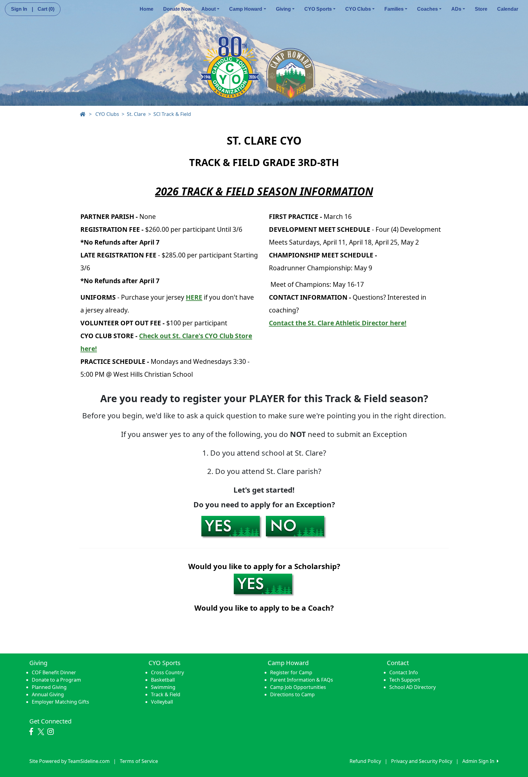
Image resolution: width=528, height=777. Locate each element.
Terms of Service (139, 761)
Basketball (163, 679)
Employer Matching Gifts (60, 701)
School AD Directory (412, 687)
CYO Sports (318, 9)
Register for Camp (291, 672)
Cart (46, 9)
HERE (194, 297)
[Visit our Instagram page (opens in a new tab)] (52, 732)
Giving (283, 9)
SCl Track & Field (172, 114)
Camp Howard (245, 9)
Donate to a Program (56, 679)
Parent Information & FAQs (301, 679)
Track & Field (165, 694)
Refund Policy (365, 761)
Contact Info (403, 672)
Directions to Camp (292, 694)
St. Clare (136, 114)
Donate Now (177, 9)
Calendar (507, 9)
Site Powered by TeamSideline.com (69, 761)
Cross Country (167, 672)
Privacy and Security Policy (421, 761)
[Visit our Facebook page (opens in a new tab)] (32, 732)
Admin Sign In (479, 761)
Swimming (163, 687)
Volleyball (162, 701)
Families (394, 9)
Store (481, 9)
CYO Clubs (358, 9)
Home (146, 9)
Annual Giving (48, 694)
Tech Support (404, 679)
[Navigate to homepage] (82, 114)
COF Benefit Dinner (54, 672)
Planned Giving (49, 687)
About (208, 9)
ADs (456, 9)
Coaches (427, 9)
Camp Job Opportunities (298, 687)
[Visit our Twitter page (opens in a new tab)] (41, 731)
